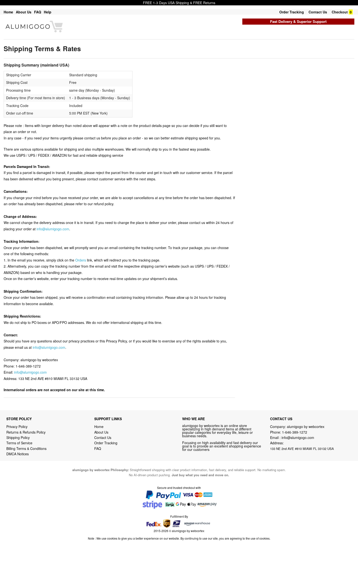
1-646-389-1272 (294, 432)
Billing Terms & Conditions (26, 448)
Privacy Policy (17, 426)
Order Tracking (291, 12)
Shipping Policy (18, 437)
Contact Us (318, 12)
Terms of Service (19, 442)
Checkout (340, 12)
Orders (80, 260)
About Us (23, 12)
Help (47, 12)
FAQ (37, 12)
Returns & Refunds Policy (26, 432)
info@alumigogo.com (53, 228)
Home (8, 12)
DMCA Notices (17, 453)
